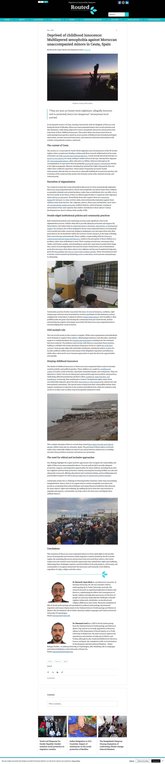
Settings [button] (131, 761)
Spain (65, 661)
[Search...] (127, 14)
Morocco (58, 661)
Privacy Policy (76, 761)
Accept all (156, 761)
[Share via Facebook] (48, 672)
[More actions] (117, 30)
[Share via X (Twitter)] (53, 672)
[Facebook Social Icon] (119, 2)
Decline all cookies (143, 761)
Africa (50, 661)
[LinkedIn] (127, 2)
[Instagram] (123, 2)
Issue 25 (49, 666)
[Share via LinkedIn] (57, 672)
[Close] (163, 760)
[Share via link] (62, 672)
